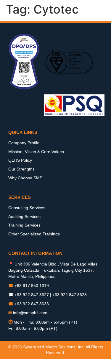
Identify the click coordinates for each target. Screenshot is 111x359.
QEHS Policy (20, 160)
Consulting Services (26, 207)
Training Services (24, 225)
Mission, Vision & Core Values (36, 151)
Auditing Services (24, 216)
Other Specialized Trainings (34, 234)
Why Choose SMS (25, 178)
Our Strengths (21, 169)
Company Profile (23, 142)
